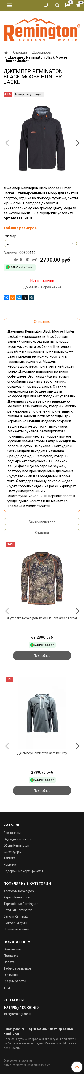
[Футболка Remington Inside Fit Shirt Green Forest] (42, 578)
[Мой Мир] (19, 297)
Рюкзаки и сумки (16, 923)
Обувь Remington (16, 845)
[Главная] (6, 53)
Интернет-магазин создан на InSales (27, 1065)
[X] (25, 297)
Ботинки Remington (18, 910)
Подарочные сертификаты (23, 871)
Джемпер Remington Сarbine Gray (42, 753)
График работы (15, 981)
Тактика (9, 858)
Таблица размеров (18, 968)
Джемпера (41, 52)
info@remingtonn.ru (18, 1014)
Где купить (11, 975)
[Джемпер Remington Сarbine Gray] (42, 713)
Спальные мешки (16, 929)
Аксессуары (12, 852)
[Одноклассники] (12, 297)
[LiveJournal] (31, 297)
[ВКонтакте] (6, 297)
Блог (7, 987)
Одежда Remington (18, 839)
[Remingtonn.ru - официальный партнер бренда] (42, 29)
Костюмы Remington (19, 891)
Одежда (20, 52)
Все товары (12, 833)
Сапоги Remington (17, 916)
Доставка (11, 955)
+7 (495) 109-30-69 (21, 1007)
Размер (10, 236)
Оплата (9, 962)
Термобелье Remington (21, 904)
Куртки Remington (17, 897)
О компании (12, 949)
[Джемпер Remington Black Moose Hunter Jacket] (42, 138)
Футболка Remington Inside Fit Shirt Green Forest (42, 618)
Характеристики (42, 521)
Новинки (10, 864)
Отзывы (42, 532)
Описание (42, 321)
